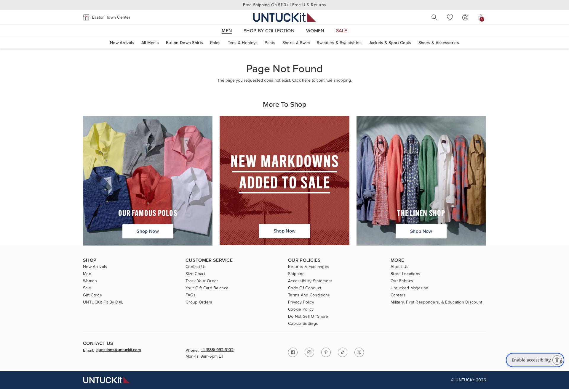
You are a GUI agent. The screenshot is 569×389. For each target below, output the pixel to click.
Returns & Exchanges (308, 266)
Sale (87, 288)
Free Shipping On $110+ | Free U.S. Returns (284, 5)
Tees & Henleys (243, 43)
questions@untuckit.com (118, 350)
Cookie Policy (301, 309)
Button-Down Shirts (184, 43)
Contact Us (196, 266)
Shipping (296, 274)
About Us (399, 266)
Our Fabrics (402, 281)
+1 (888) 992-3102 (217, 350)
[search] (434, 17)
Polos (215, 43)
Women (90, 281)
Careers (398, 295)
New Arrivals (122, 43)
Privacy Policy (301, 302)
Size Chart (195, 274)
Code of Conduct (304, 288)
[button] (106, 17)
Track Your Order (202, 281)
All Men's (150, 43)
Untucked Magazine (410, 288)
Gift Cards (92, 295)
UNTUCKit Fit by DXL (103, 302)
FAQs (191, 295)
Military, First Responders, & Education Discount (436, 302)
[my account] (465, 17)
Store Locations (405, 274)
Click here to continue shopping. (322, 80)
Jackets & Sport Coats (390, 43)
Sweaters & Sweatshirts (339, 43)
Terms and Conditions (309, 295)
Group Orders (199, 302)
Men (87, 274)
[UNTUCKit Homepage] (284, 17)
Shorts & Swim (296, 43)
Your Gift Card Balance (207, 288)
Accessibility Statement (310, 281)
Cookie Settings (303, 323)
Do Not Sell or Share (308, 316)
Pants (270, 43)
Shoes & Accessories (438, 43)
